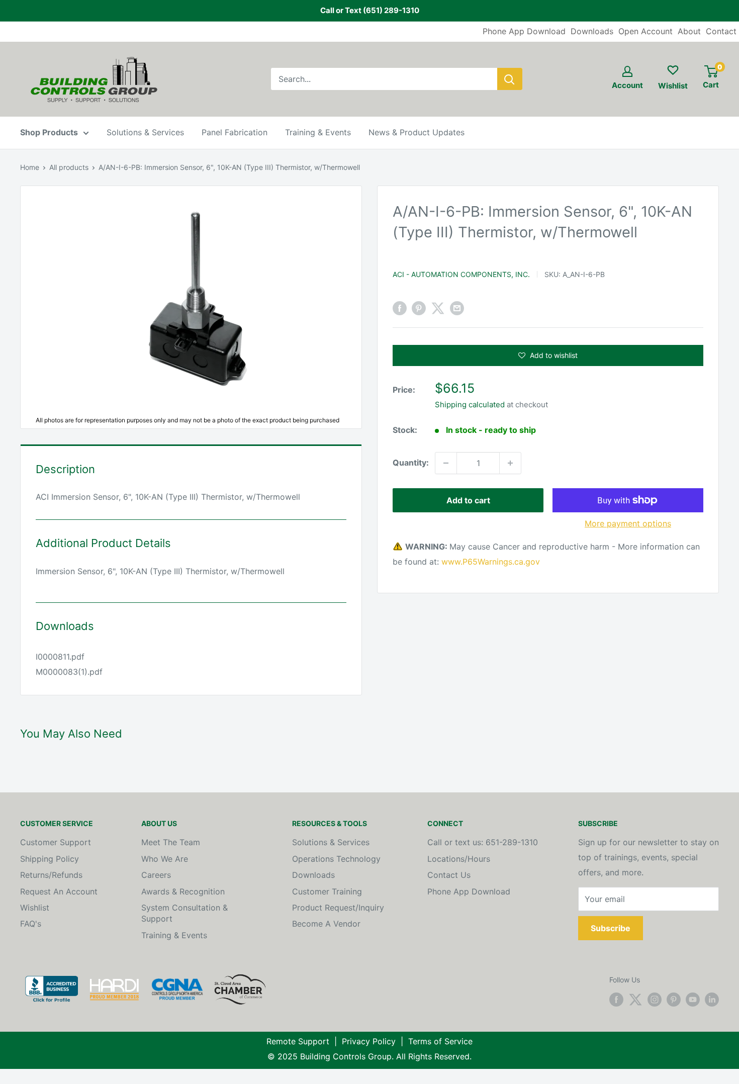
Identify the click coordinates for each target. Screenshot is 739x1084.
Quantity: (411, 463)
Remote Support (297, 1041)
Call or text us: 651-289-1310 (482, 842)
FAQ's (30, 924)
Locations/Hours (458, 859)
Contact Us (449, 875)
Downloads (592, 31)
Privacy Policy (369, 1041)
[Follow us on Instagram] (655, 999)
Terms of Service (440, 1041)
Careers (156, 875)
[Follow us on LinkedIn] (712, 999)
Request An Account (59, 891)
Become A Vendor (326, 924)
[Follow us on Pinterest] (674, 999)
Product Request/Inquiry (338, 907)
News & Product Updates (416, 132)
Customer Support (55, 842)
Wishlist (34, 907)
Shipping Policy (49, 859)
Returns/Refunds (51, 875)
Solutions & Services (145, 132)
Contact (721, 31)
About (689, 31)
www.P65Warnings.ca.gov (490, 562)
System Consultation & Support (184, 913)
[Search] (509, 79)
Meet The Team (170, 842)
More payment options (628, 523)
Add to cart (468, 500)
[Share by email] (457, 308)
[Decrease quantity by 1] (445, 463)
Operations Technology (336, 859)
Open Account (645, 31)
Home (29, 167)
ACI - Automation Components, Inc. (461, 274)
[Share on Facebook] (400, 308)
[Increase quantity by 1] (510, 463)
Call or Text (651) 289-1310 (369, 10)
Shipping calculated (470, 404)
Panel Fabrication (234, 132)
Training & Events (318, 132)
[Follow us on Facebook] (616, 999)
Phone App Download (524, 31)
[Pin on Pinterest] (419, 308)
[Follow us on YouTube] (693, 999)
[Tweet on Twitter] (438, 308)
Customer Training (327, 891)
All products (68, 167)
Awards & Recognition (183, 891)
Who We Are (164, 859)
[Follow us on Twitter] (635, 999)
